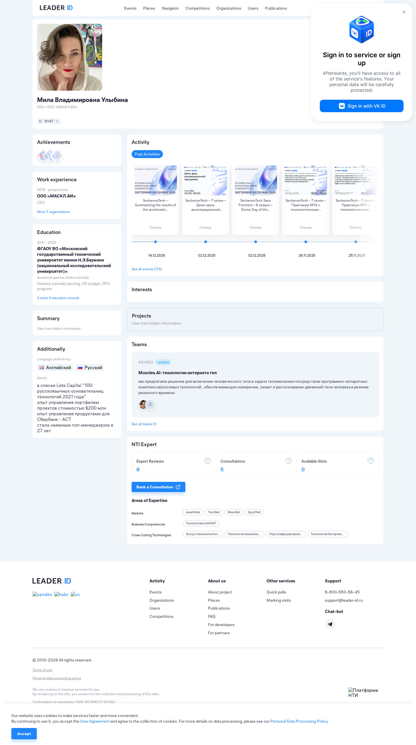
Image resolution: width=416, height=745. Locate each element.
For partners (219, 632)
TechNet (214, 512)
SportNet (254, 512)
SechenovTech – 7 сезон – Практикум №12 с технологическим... (306, 205)
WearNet (234, 512)
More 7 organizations (53, 212)
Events (130, 8)
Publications (276, 8)
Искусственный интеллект (205, 534)
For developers (221, 624)
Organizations (228, 8)
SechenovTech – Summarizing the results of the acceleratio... (155, 205)
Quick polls (276, 592)
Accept (24, 733)
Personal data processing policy (57, 678)
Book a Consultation (154, 486)
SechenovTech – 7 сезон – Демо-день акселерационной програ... (205, 205)
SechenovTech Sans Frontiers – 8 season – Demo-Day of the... (256, 205)
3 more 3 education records (58, 298)
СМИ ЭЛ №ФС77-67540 (95, 702)
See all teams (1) (144, 424)
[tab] (178, 581)
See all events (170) (147, 269)
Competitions (198, 8)
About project (220, 592)
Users (253, 8)
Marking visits (279, 600)
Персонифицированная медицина (294, 534)
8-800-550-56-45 (342, 592)
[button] (178, 581)
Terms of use (42, 670)
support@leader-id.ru (344, 600)
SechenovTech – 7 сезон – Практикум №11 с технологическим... (356, 205)
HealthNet (193, 512)
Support (333, 581)
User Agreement (95, 721)
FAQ (212, 616)
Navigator (170, 8)
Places (149, 8)
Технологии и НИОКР (201, 523)
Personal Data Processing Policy (299, 721)
